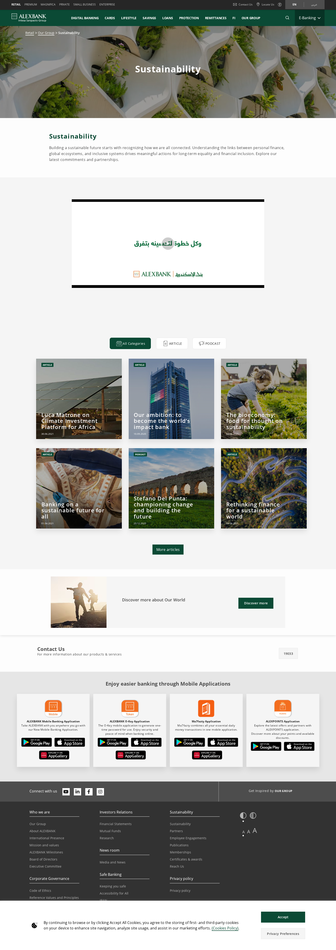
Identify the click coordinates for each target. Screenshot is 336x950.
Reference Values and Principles (54, 897)
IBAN (103, 900)
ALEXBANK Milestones (46, 852)
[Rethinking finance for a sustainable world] (264, 488)
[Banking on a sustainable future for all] (79, 488)
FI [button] (233, 18)
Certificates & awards (186, 859)
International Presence (46, 838)
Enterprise (107, 4)
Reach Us (177, 866)
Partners (176, 831)
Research (107, 838)
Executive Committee (45, 866)
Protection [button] (189, 18)
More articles (168, 549)
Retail (16, 4)
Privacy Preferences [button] (283, 934)
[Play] (168, 243)
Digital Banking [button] (85, 18)
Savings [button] (149, 18)
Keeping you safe (113, 886)
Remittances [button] (216, 18)
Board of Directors (43, 859)
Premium (30, 4)
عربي (314, 4)
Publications (179, 845)
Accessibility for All (114, 893)
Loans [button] (167, 18)
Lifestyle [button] (128, 18)
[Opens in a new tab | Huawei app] (54, 756)
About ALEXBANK (42, 831)
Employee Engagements (188, 838)
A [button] (243, 831)
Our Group (251, 18)
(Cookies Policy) (225, 928)
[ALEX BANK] (29, 18)
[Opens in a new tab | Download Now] (36, 743)
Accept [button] (283, 917)
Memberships (180, 852)
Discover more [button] (256, 603)
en (294, 4)
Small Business (84, 4)
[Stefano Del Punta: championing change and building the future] (171, 488)
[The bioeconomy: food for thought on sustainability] (264, 399)
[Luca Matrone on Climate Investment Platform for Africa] (79, 399)
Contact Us (246, 4)
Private (64, 4)
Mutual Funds (110, 831)
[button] (287, 18)
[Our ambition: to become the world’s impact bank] (171, 399)
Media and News (112, 862)
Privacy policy (180, 890)
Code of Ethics (40, 890)
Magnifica (48, 4)
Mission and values (44, 845)
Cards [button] (110, 18)
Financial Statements (116, 824)
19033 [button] (288, 653)
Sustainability (180, 824)
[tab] (130, 343)
